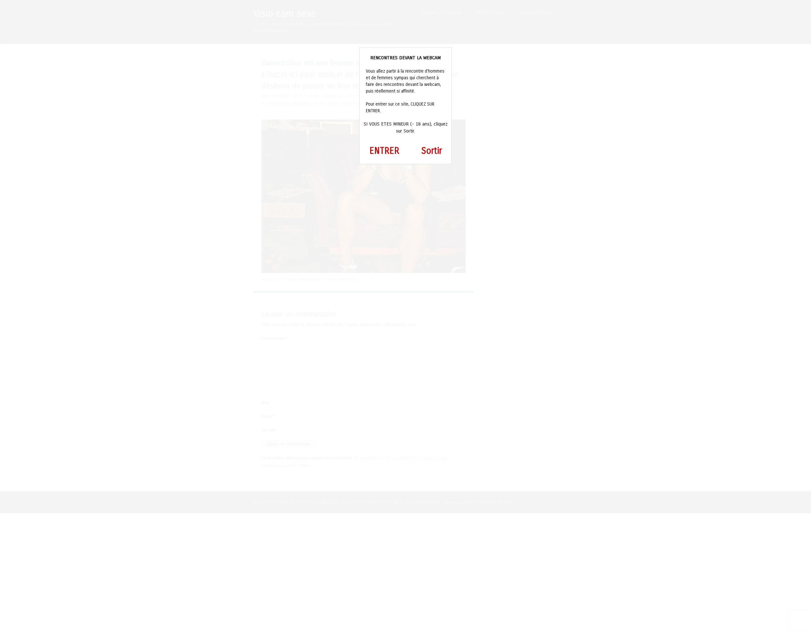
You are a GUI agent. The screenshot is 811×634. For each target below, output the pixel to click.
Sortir (431, 151)
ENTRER (384, 151)
